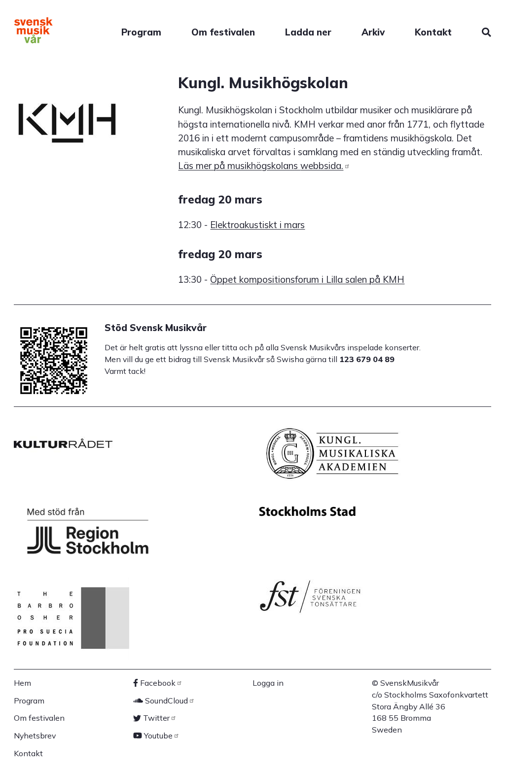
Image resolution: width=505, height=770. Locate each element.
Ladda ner (308, 32)
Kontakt (433, 32)
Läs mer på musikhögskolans (260, 165)
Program (141, 32)
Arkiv (373, 32)
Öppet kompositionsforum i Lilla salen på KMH (307, 279)
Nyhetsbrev (35, 735)
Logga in (268, 683)
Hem (22, 683)
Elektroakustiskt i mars (257, 225)
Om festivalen (223, 32)
